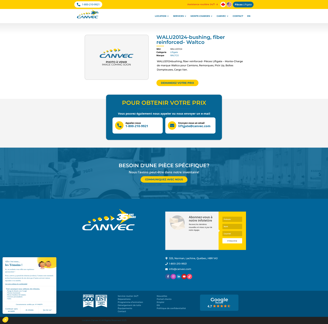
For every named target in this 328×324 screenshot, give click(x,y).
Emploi (160, 302)
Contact (122, 311)
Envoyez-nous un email (191, 122)
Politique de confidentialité (171, 308)
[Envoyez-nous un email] (172, 125)
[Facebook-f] (168, 276)
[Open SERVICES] (185, 16)
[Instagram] (173, 276)
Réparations (124, 299)
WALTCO (174, 55)
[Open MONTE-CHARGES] (212, 16)
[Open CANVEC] (228, 16)
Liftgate (243, 4)
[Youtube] (184, 276)
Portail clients (164, 299)
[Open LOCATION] (168, 16)
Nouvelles (162, 296)
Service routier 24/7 (128, 296)
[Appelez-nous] (119, 125)
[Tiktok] (189, 276)
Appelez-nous (133, 122)
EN (158, 305)
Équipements (125, 308)
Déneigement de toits (129, 305)
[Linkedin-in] (178, 276)
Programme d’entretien (130, 302)
